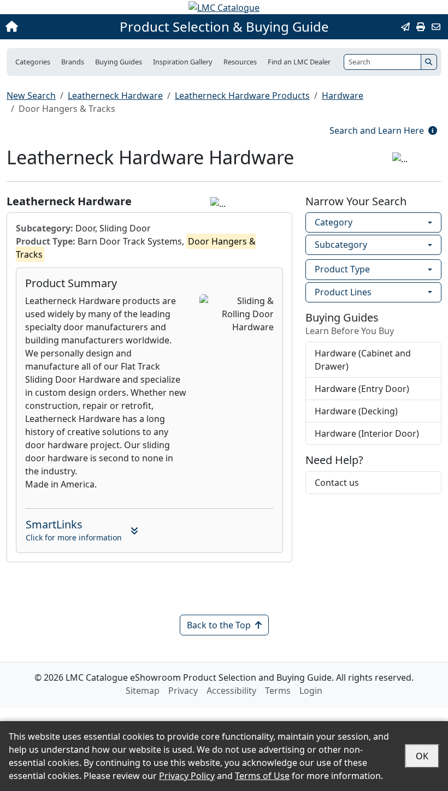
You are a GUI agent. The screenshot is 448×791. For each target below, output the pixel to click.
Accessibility (231, 690)
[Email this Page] (405, 27)
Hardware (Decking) (356, 411)
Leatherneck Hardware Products (242, 96)
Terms (278, 690)
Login (310, 690)
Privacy (183, 690)
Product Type (342, 269)
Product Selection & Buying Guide (224, 26)
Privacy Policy (187, 776)
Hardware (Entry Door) (362, 389)
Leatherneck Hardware (115, 96)
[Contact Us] (436, 27)
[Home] (48, 27)
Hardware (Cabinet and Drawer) (363, 359)
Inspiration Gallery (183, 62)
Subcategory (341, 245)
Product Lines (343, 292)
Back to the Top (219, 625)
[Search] (429, 62)
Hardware (342, 96)
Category (333, 222)
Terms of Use (262, 776)
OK (422, 756)
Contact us (337, 483)
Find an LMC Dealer (299, 62)
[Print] (420, 27)
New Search (31, 96)
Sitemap (143, 690)
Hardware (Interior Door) (367, 433)
